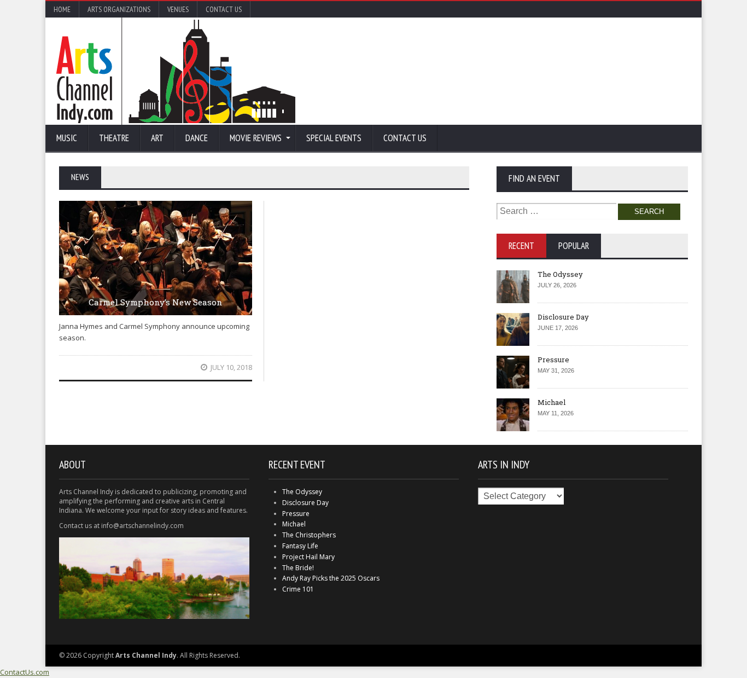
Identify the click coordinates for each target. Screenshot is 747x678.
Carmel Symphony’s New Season (156, 302)
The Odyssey (560, 274)
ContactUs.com (24, 672)
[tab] (521, 246)
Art (157, 138)
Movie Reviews (256, 138)
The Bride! (298, 567)
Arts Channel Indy (175, 71)
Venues (178, 9)
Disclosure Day (563, 317)
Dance (196, 138)
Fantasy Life (300, 545)
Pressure (553, 359)
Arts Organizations (118, 9)
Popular (573, 246)
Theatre (114, 138)
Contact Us (224, 9)
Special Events (333, 138)
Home (62, 9)
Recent (521, 246)
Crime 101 (298, 589)
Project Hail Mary (308, 556)
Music (66, 138)
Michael (551, 402)
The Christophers (309, 535)
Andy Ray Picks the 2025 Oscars (331, 578)
